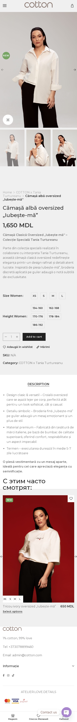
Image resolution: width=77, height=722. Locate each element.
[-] (6, 337)
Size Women (12, 295)
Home (7, 192)
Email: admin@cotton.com (22, 655)
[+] (17, 337)
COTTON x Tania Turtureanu (41, 363)
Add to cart (34, 336)
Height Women (14, 316)
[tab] (38, 384)
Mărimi (45, 347)
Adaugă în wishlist (20, 347)
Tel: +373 (9, 647)
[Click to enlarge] (8, 120)
